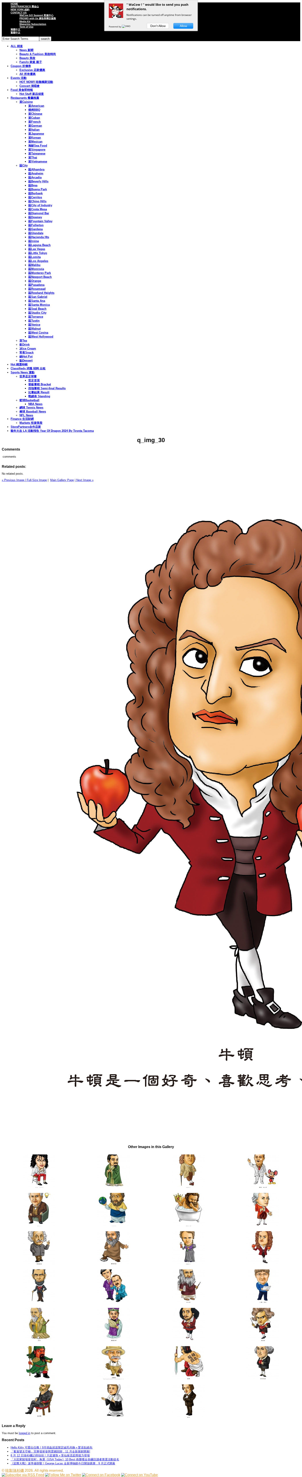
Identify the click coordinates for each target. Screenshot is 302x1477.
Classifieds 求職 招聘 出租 (28, 368)
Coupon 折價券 (21, 66)
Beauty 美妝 (27, 58)
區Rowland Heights (41, 292)
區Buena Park (37, 189)
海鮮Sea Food (37, 145)
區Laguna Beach (39, 245)
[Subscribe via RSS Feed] (23, 1475)
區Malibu (34, 265)
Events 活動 (19, 78)
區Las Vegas (36, 249)
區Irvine (33, 241)
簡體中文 (15, 29)
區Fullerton (36, 225)
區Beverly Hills (38, 181)
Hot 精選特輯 (19, 364)
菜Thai (32, 157)
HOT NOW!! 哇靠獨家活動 (36, 82)
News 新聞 (26, 50)
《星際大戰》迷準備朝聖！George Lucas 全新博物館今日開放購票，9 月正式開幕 (63, 1463)
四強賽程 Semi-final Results (47, 388)
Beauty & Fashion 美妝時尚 (37, 54)
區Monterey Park (39, 273)
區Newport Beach (40, 277)
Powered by (115, 26)
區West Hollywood (40, 336)
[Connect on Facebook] (101, 1475)
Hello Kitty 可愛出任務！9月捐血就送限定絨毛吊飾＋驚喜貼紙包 (51, 1447)
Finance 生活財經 (22, 418)
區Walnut (34, 328)
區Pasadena (36, 285)
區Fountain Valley (40, 221)
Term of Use (26, 26)
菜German (35, 125)
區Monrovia (36, 269)
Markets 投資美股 (30, 422)
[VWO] (126, 26)
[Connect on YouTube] (139, 1475)
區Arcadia (35, 177)
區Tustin (34, 320)
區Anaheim (35, 173)
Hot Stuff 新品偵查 (31, 94)
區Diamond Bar (38, 213)
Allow (183, 26)
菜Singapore (36, 149)
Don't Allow (158, 26)
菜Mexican (35, 141)
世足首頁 (34, 380)
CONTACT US (19, 12)
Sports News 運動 (22, 372)
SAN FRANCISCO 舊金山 (25, 6)
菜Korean (34, 137)
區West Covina (38, 332)
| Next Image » (84, 480)
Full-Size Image (37, 480)
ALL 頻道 (17, 46)
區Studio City (37, 312)
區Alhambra (36, 169)
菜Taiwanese (36, 153)
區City (23, 165)
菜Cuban (34, 117)
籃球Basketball (29, 400)
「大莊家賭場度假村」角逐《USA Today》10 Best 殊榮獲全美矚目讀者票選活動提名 (65, 1459)
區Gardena (35, 229)
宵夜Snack (26, 352)
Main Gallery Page (62, 480)
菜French (34, 121)
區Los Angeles (38, 261)
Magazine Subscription (32, 24)
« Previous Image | (14, 480)
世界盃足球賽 (28, 376)
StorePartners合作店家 (26, 426)
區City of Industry (40, 205)
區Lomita (34, 257)
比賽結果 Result (38, 392)
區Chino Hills (37, 201)
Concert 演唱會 (29, 86)
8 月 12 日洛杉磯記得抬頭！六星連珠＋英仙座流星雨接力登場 (50, 1455)
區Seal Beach (37, 308)
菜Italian (34, 129)
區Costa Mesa (37, 209)
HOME (14, 3)
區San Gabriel (37, 296)
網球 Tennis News (31, 407)
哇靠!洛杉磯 (14, 1470)
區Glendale (35, 233)
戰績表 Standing (39, 396)
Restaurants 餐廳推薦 (25, 97)
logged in (24, 1433)
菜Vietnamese (37, 161)
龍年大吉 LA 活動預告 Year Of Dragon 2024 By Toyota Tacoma (52, 430)
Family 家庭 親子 (30, 62)
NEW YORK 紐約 (20, 9)
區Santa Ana (36, 300)
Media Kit (24, 21)
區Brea (32, 185)
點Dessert (25, 360)
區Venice (34, 324)
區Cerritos (35, 197)
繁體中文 (15, 32)
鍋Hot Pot (25, 356)
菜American (36, 105)
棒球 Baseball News (32, 411)
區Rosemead (37, 288)
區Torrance (35, 316)
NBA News (35, 404)
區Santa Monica (39, 304)
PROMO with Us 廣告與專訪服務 (37, 18)
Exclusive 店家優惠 (32, 70)
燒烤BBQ (34, 109)
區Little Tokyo (37, 253)
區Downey (35, 217)
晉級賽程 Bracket (39, 384)
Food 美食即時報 (22, 90)
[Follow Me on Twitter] (63, 1475)
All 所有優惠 (27, 74)
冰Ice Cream (27, 348)
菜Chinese (35, 113)
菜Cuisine (26, 101)
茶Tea (23, 340)
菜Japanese (36, 133)
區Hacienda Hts (38, 237)
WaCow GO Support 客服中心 (36, 15)
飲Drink (24, 344)
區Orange (34, 281)
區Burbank (35, 193)
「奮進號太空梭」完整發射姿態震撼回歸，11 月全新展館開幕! (50, 1451)
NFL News (26, 415)
